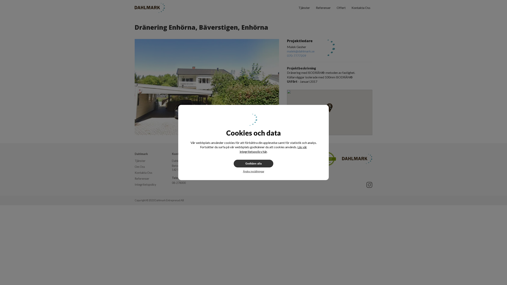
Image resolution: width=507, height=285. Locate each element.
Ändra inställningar (253, 171)
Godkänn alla (253, 163)
